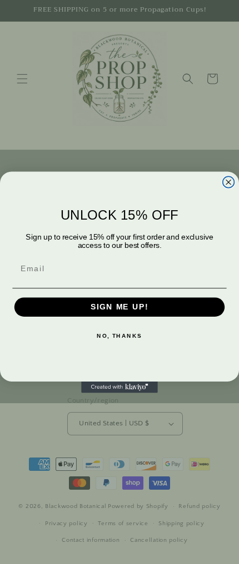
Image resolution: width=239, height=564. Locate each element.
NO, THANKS (119, 335)
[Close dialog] (229, 182)
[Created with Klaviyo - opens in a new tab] (119, 387)
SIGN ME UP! (119, 307)
